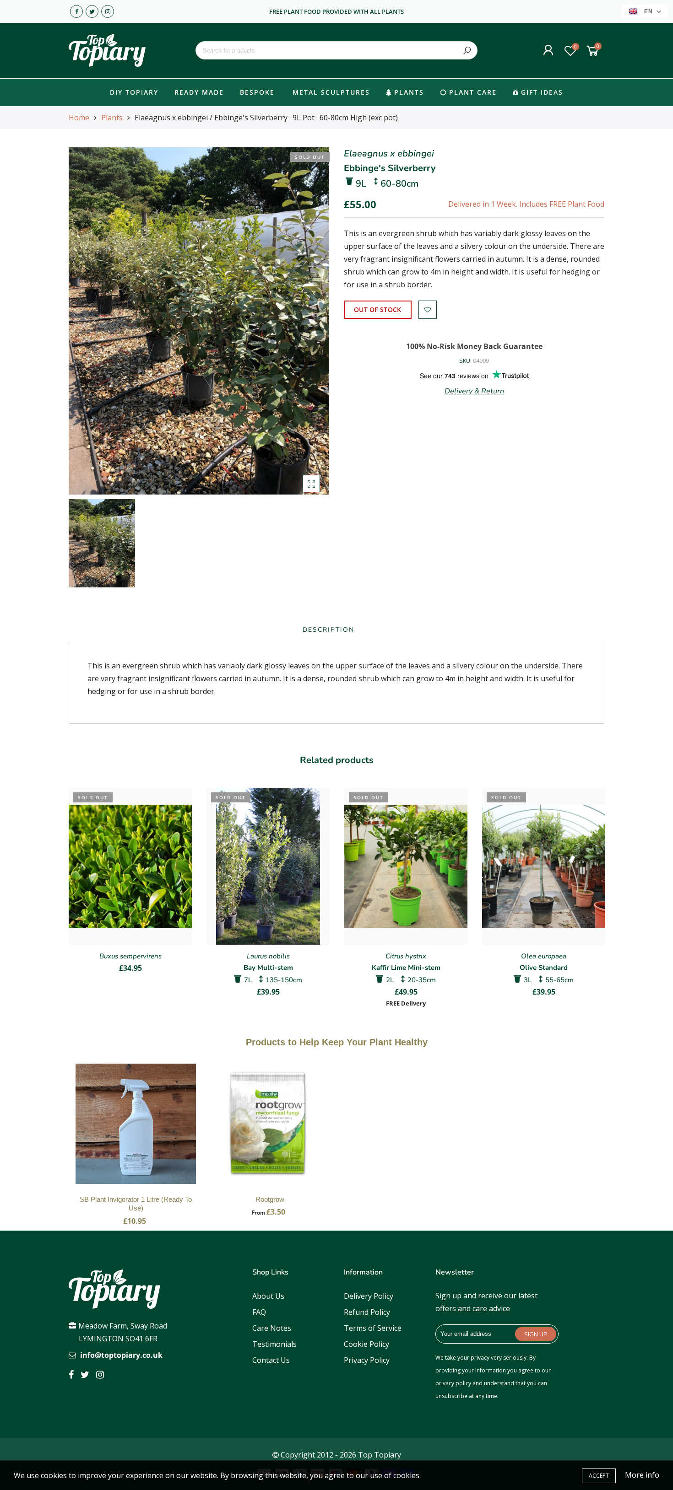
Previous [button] (68, 890)
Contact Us (271, 1360)
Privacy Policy (367, 1360)
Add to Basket (136, 1133)
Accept (599, 1475)
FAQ (259, 1312)
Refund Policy (367, 1312)
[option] (199, 321)
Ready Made (199, 92)
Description (328, 629)
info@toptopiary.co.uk (121, 1355)
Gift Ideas (542, 92)
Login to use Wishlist (427, 310)
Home (79, 118)
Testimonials (274, 1344)
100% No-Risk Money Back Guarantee (474, 346)
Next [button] (604, 890)
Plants (409, 92)
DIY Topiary (134, 92)
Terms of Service (373, 1328)
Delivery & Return (474, 391)
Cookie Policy (366, 1344)
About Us (268, 1296)
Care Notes (271, 1328)
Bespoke (257, 92)
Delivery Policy (368, 1296)
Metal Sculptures (331, 92)
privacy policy (453, 1383)
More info (642, 1475)
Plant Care (473, 92)
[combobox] (336, 50)
